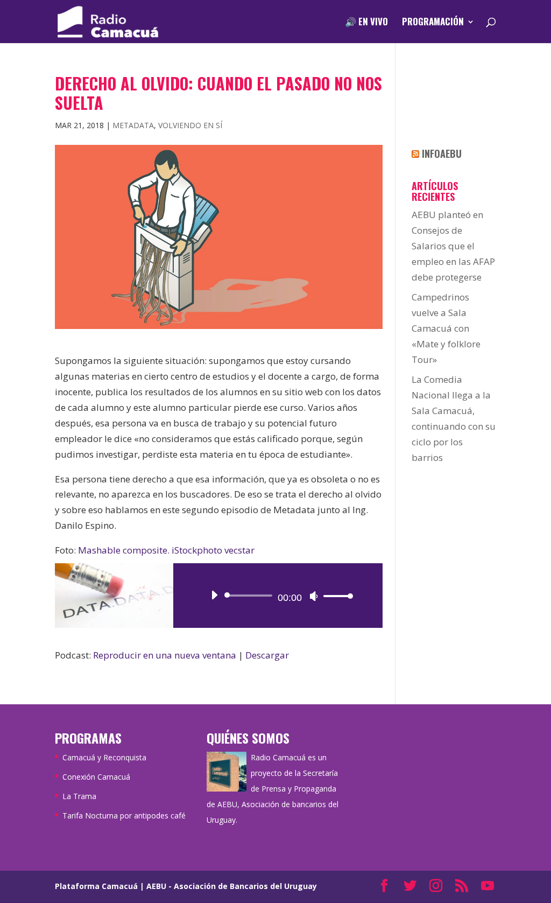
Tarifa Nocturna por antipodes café (124, 815)
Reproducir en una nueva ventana (164, 655)
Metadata (133, 125)
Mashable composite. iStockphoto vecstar (166, 550)
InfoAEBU (442, 153)
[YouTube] (487, 886)
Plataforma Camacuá (96, 886)
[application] (278, 595)
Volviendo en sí (190, 125)
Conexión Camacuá (96, 777)
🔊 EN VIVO (366, 23)
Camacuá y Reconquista (104, 757)
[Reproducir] (214, 595)
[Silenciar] (314, 596)
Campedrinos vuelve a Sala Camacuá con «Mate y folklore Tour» (446, 328)
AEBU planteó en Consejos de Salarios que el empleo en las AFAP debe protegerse (453, 245)
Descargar (267, 655)
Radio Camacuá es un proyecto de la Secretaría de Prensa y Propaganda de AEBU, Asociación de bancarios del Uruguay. (272, 788)
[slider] (335, 596)
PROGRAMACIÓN (433, 23)
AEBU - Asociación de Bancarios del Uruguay (231, 886)
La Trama (79, 796)
